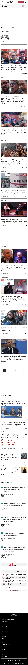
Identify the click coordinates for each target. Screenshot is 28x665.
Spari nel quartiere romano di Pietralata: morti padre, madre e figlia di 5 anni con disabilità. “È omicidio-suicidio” (10, 456)
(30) (26, 273)
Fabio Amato (12, 448)
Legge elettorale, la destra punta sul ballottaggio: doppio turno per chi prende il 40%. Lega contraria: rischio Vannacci (13, 403)
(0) (5, 497)
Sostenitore (7, 508)
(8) (5, 527)
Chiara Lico (7, 524)
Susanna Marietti (8, 494)
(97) (26, 477)
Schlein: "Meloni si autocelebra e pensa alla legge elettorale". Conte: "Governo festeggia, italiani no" (10, 443)
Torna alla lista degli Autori (9, 27)
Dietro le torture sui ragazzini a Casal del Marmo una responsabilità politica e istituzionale (14, 489)
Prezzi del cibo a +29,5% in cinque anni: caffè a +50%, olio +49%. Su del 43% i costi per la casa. (9, 436)
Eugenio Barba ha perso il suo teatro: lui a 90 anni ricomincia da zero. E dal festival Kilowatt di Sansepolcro (15, 549)
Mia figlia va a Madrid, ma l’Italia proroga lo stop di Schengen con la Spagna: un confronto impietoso (15, 519)
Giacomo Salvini (5, 428)
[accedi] (25, 2)
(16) (26, 225)
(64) (26, 167)
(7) (26, 196)
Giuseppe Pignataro (9, 538)
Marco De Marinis (9, 554)
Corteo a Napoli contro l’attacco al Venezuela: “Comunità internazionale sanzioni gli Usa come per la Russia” (14, 328)
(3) (26, 333)
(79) (26, 136)
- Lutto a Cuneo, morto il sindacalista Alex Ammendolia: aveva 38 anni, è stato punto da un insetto (14, 581)
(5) (26, 304)
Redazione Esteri (5, 477)
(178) (26, 73)
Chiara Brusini (5, 448)
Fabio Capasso (4, 73)
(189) (26, 448)
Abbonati (20, 1)
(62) (26, 363)
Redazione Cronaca (6, 462)
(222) (26, 106)
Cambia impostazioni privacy (8, 624)
